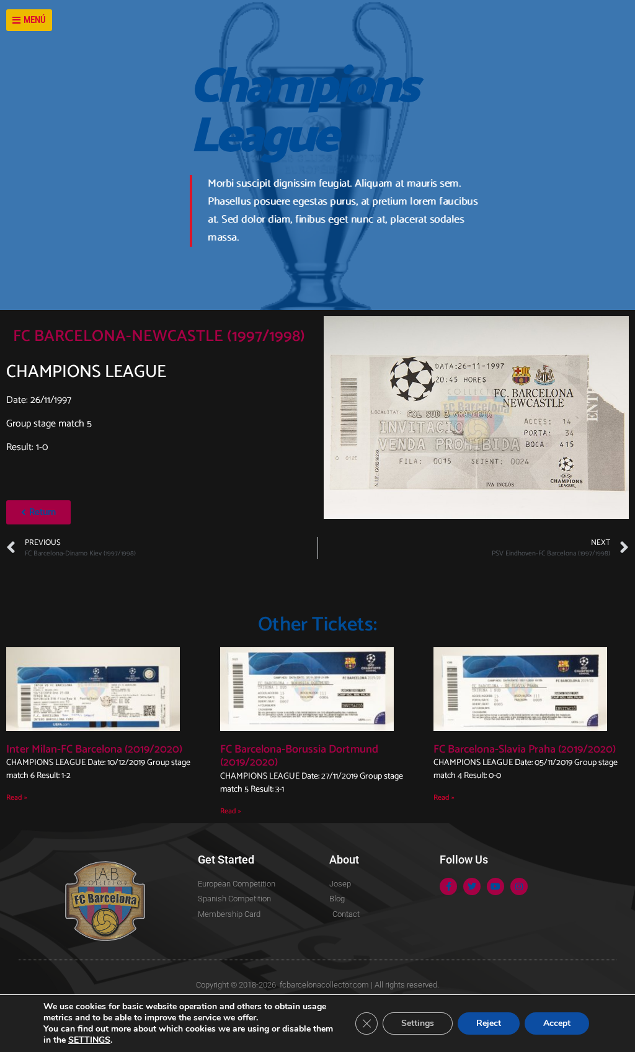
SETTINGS (89, 1040)
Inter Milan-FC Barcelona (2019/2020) (94, 749)
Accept (557, 1023)
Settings (417, 1023)
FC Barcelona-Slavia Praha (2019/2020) (524, 749)
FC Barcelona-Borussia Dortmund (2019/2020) (299, 756)
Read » (16, 797)
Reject (488, 1023)
